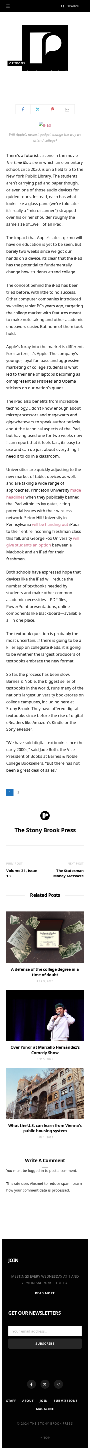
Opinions (17, 63)
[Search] (62, 6)
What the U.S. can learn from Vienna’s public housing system (45, 1128)
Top (46, 1438)
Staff (11, 1401)
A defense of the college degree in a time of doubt (45, 972)
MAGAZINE (45, 1409)
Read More (45, 1293)
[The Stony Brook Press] (45, 48)
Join (44, 1401)
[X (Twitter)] (45, 1384)
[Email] (67, 109)
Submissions (66, 1401)
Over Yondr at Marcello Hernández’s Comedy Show (45, 1050)
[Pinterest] (52, 109)
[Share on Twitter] (37, 109)
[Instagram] (58, 1384)
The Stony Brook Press (32, 89)
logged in (36, 1170)
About (28, 1401)
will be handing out (50, 524)
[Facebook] (31, 1384)
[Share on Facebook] (23, 109)
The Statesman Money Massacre (68, 873)
